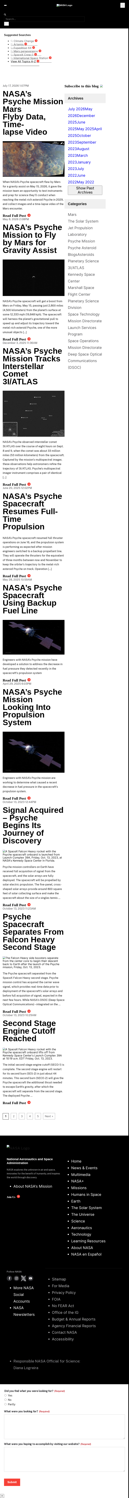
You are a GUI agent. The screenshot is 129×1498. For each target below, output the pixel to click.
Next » (49, 1116)
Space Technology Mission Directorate (85, 317)
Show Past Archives (85, 190)
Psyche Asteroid (82, 248)
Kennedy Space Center (81, 277)
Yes (10, 1395)
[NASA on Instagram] (16, 1278)
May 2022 (85, 182)
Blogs (72, 254)
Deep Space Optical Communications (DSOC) (85, 361)
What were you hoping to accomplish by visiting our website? (47, 1444)
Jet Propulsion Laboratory (80, 231)
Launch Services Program (82, 330)
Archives (75, 98)
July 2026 (76, 109)
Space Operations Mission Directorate (85, 344)
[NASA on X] (23, 1278)
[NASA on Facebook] (9, 1278)
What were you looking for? (27, 1411)
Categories (77, 204)
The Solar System (83, 221)
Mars (72, 214)
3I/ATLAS (76, 268)
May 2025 (85, 129)
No (9, 1399)
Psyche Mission (81, 241)
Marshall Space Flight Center (81, 290)
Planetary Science (83, 261)
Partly (11, 1404)
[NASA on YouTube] (30, 1278)
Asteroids (85, 254)
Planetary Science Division (83, 304)
